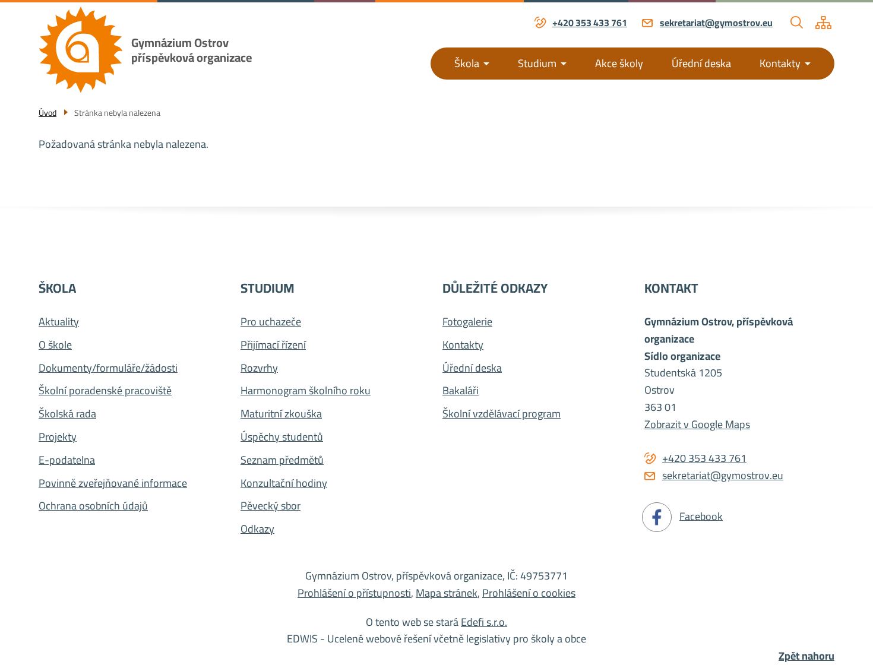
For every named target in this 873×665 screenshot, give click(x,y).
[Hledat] (796, 22)
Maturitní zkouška (281, 414)
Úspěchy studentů (282, 437)
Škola (466, 63)
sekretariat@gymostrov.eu (716, 23)
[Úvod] (80, 50)
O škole (55, 345)
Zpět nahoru (806, 656)
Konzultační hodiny (284, 483)
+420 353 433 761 (589, 23)
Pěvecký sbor (271, 506)
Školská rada (67, 414)
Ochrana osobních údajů (93, 506)
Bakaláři (460, 391)
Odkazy (257, 529)
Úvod (47, 113)
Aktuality (59, 322)
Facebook (701, 515)
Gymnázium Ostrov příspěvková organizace (191, 49)
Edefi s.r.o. (484, 622)
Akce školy (619, 63)
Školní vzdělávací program (501, 414)
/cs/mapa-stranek (823, 22)
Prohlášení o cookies (528, 593)
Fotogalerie (467, 322)
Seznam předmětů (282, 460)
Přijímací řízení (273, 345)
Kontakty (780, 63)
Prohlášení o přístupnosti (354, 593)
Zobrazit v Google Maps (697, 424)
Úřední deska (701, 63)
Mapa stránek (446, 593)
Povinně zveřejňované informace (113, 483)
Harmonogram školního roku (306, 391)
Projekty (58, 437)
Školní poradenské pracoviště (105, 391)
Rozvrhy (259, 368)
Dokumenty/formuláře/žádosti (108, 368)
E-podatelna (67, 460)
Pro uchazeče (271, 322)
